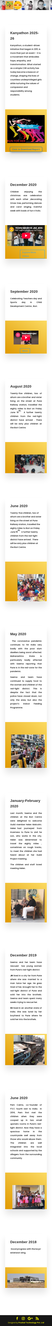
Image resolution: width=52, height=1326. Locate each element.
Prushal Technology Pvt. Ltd (31, 1322)
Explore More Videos (29, 254)
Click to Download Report (26, 149)
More (25, 350)
